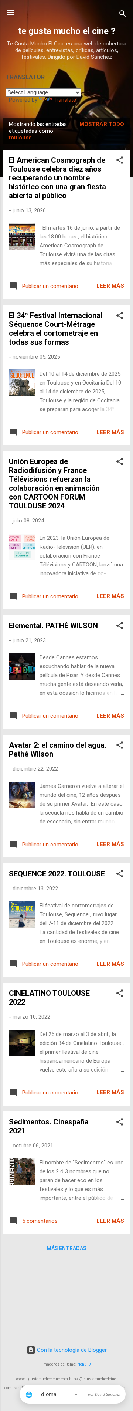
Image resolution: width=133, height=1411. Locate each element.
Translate (65, 100)
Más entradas (66, 1248)
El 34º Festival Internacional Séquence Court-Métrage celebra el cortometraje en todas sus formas (55, 328)
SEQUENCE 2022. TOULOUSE (57, 873)
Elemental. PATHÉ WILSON (53, 625)
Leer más (110, 285)
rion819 (84, 1364)
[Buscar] (122, 15)
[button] (119, 161)
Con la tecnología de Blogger (71, 1350)
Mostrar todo (101, 124)
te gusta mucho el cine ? (66, 31)
